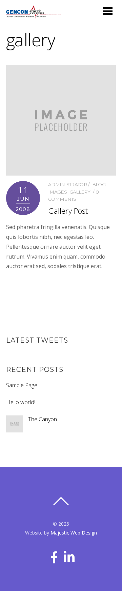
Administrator (67, 184)
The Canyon (42, 419)
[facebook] (54, 555)
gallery (79, 192)
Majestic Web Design (73, 532)
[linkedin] (69, 555)
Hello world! (20, 402)
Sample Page (21, 385)
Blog (98, 184)
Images (57, 192)
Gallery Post (68, 211)
